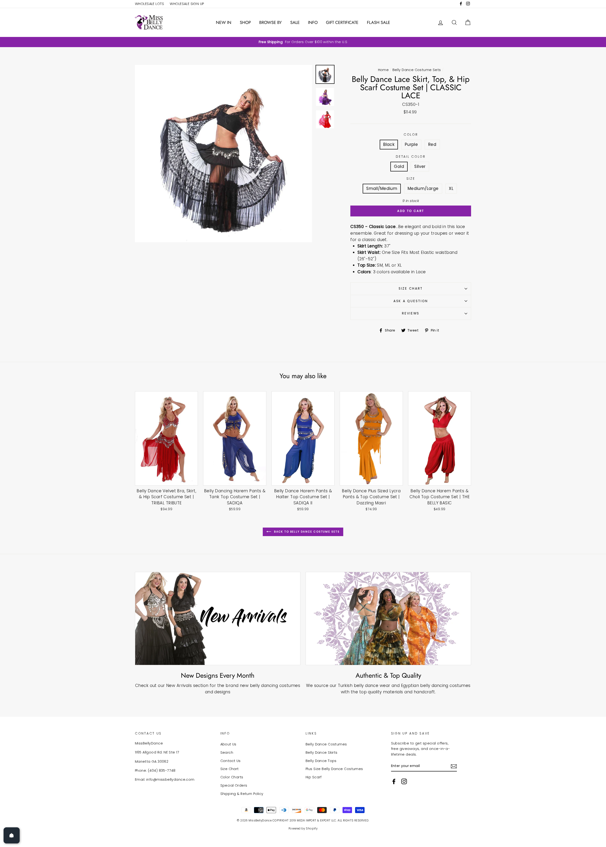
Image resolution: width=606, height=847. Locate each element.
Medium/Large (423, 188)
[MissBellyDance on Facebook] (394, 781)
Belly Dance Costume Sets (416, 69)
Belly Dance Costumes (326, 744)
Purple (411, 144)
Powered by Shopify (303, 828)
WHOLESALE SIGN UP (187, 3)
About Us (228, 744)
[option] (303, 42)
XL (451, 188)
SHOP (245, 22)
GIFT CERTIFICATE (342, 22)
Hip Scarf (314, 777)
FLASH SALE (378, 22)
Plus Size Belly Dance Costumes (334, 768)
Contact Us (230, 760)
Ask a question (410, 301)
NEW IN (223, 22)
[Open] (12, 835)
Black (388, 144)
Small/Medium (381, 188)
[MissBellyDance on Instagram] (404, 781)
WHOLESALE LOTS (149, 3)
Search (226, 752)
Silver (420, 166)
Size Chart (411, 288)
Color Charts (231, 777)
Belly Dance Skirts (322, 752)
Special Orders (233, 785)
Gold (399, 166)
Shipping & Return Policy (241, 793)
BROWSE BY (270, 22)
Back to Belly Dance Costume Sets (306, 531)
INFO (313, 22)
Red (432, 144)
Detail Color (411, 156)
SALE (295, 22)
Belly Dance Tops (321, 760)
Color (411, 134)
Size (410, 178)
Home (383, 69)
